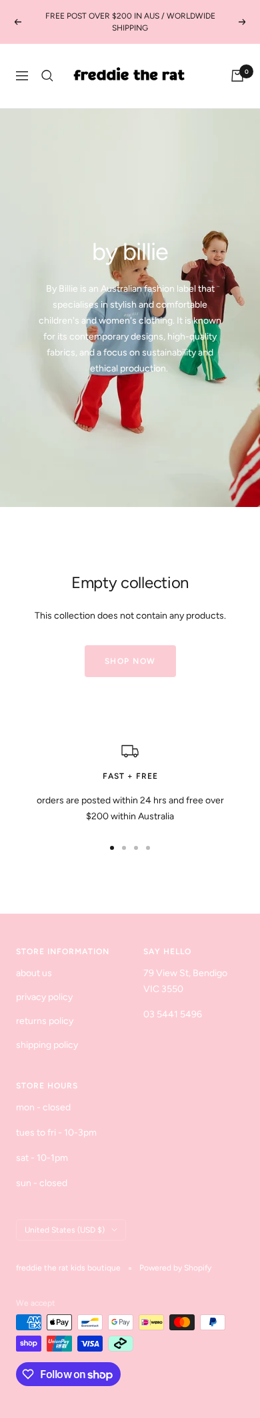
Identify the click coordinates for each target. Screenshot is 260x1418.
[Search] (47, 76)
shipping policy (47, 1045)
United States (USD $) (65, 1230)
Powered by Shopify (175, 1267)
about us (34, 973)
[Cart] (237, 76)
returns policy (44, 1021)
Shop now (130, 661)
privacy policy (44, 997)
